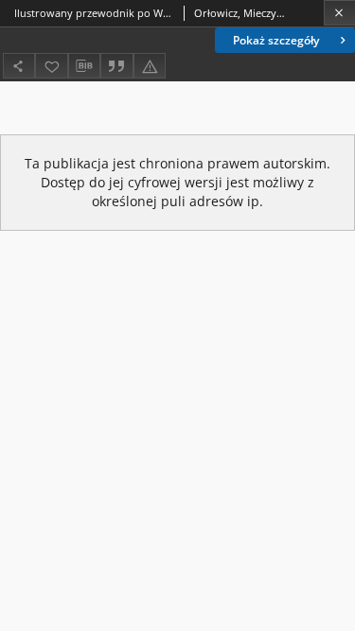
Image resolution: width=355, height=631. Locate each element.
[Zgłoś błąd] (149, 66)
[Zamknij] (339, 13)
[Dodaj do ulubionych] (51, 66)
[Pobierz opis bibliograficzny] (84, 66)
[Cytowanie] (116, 66)
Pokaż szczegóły (276, 40)
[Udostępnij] (19, 66)
